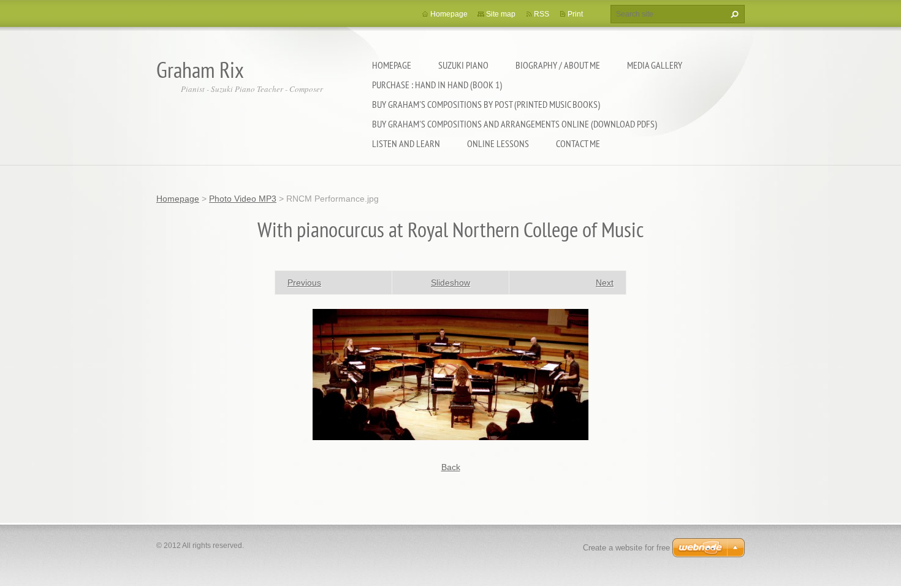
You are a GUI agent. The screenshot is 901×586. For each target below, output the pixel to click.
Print (575, 14)
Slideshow (450, 282)
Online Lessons (498, 143)
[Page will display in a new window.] (450, 373)
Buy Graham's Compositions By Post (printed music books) (486, 104)
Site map (500, 14)
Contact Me (578, 143)
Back (450, 467)
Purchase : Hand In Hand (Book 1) (437, 84)
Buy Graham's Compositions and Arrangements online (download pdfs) (514, 124)
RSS (541, 14)
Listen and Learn (406, 143)
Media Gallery (654, 65)
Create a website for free (626, 547)
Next (605, 282)
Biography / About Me (557, 65)
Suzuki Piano (463, 65)
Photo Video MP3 (242, 199)
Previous (304, 282)
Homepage (391, 65)
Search (733, 14)
